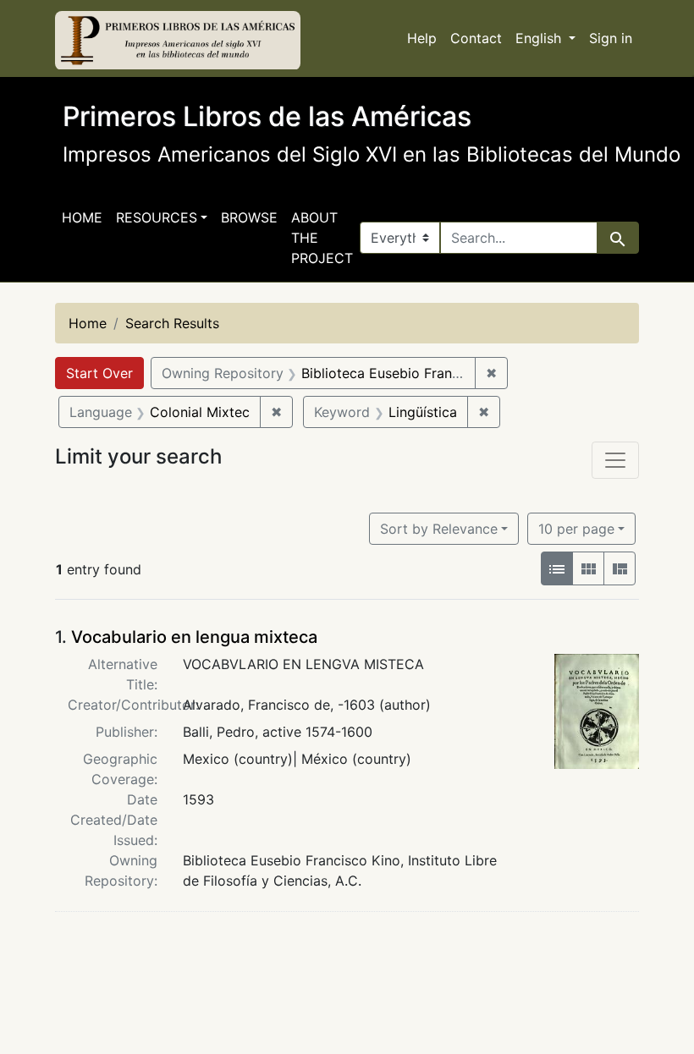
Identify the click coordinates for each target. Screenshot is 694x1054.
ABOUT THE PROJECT (322, 237)
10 (576, 528)
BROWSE (249, 217)
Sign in (610, 38)
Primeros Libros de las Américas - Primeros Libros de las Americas (177, 40)
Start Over (99, 373)
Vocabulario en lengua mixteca (194, 637)
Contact (476, 38)
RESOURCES (156, 217)
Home (82, 217)
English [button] (540, 38)
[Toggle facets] (615, 460)
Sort (439, 528)
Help (422, 38)
